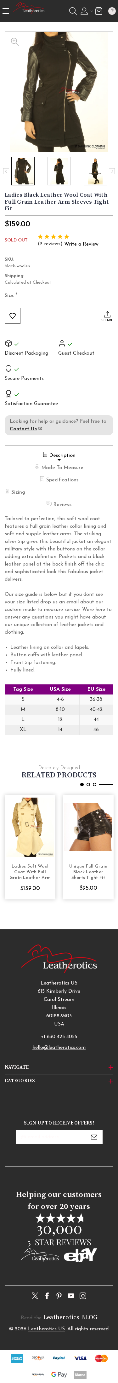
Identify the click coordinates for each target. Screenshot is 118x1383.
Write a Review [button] (81, 244)
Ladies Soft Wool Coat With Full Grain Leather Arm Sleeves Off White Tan (30, 872)
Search (73, 11)
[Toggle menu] (6, 11)
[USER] (86, 11)
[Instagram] (83, 1296)
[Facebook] (47, 1296)
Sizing (18, 492)
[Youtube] (71, 1296)
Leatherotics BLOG (70, 1318)
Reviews (62, 504)
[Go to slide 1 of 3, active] (82, 784)
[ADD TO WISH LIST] (12, 316)
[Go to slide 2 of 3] (88, 784)
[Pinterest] (59, 1296)
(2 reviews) (51, 244)
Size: (11, 296)
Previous (6, 171)
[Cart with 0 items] (98, 11)
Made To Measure (62, 467)
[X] (35, 1296)
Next (112, 171)
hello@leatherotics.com (59, 1047)
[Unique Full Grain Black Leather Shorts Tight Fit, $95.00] (88, 827)
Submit (94, 1137)
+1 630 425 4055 (59, 1036)
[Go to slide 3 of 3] (94, 784)
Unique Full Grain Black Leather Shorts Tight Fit (88, 872)
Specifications (62, 480)
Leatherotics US (46, 1329)
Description (62, 455)
